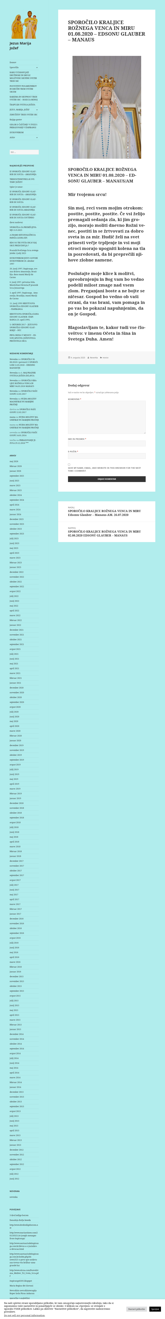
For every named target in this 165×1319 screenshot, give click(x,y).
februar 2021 (16, 678)
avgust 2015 (15, 995)
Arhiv (12, 137)
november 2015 (17, 981)
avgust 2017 (15, 880)
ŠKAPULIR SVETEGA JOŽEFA (22, 104)
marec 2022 (15, 615)
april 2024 (14, 504)
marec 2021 (15, 673)
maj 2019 (14, 779)
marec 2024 (15, 509)
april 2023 (14, 553)
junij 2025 (14, 480)
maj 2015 (14, 1010)
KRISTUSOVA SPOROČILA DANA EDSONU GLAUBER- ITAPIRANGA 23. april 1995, (24, 317)
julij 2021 (14, 654)
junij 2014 (14, 1063)
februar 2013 (16, 1140)
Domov (13, 62)
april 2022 (14, 610)
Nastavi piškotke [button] (136, 1309)
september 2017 (17, 875)
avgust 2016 (15, 938)
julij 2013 (14, 1116)
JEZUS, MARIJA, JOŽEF (19, 109)
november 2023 (17, 524)
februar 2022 (16, 620)
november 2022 (17, 576)
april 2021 (14, 668)
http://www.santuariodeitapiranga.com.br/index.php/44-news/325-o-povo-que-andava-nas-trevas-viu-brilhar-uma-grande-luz (24, 1260)
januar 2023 (15, 567)
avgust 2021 (15, 649)
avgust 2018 (15, 822)
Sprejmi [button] (155, 1309)
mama (12, 417)
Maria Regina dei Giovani (21, 1285)
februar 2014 (16, 1082)
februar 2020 (16, 735)
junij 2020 (14, 716)
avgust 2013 (15, 1111)
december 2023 (17, 519)
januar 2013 (15, 1145)
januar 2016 (15, 971)
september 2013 (17, 1106)
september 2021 (17, 644)
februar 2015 (16, 1024)
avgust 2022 (15, 591)
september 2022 (17, 586)
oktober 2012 (16, 1159)
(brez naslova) (16, 222)
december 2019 (17, 745)
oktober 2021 (16, 639)
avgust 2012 (15, 1169)
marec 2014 (15, 1077)
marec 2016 (15, 962)
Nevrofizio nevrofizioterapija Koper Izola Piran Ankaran (23, 1292)
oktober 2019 (16, 755)
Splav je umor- (16, 187)
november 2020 (17, 692)
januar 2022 (15, 625)
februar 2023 (16, 562)
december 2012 (17, 1149)
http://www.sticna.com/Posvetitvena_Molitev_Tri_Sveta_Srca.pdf (24, 1273)
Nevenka (14, 359)
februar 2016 (16, 966)
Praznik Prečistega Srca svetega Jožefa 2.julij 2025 (24, 252)
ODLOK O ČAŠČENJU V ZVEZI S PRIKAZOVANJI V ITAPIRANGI (23, 126)
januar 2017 (15, 913)
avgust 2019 (15, 764)
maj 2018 (14, 837)
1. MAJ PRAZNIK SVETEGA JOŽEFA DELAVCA (23, 374)
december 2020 (17, 687)
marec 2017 (15, 904)
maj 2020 (14, 721)
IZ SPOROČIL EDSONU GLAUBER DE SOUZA (23, 201)
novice (105, 357)
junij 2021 (14, 658)
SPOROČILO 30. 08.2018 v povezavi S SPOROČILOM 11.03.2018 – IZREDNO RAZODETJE (24, 363)
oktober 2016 (16, 928)
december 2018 (17, 803)
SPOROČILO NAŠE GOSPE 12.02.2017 (23, 392)
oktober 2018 (16, 812)
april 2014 (14, 1072)
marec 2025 (15, 485)
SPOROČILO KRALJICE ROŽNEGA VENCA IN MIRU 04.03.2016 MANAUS (23, 383)
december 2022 (17, 572)
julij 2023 (14, 538)
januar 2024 (15, 514)
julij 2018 (14, 827)
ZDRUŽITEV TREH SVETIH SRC (23, 114)
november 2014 (17, 1039)
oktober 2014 (16, 1043)
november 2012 (17, 1154)
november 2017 (17, 865)
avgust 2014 (15, 1053)
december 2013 (17, 1092)
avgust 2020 (15, 707)
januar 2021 (15, 683)
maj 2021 (14, 663)
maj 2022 (14, 605)
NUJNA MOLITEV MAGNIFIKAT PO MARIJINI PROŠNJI (23, 401)
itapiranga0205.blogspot (21, 1280)
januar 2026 (15, 471)
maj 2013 (14, 1125)
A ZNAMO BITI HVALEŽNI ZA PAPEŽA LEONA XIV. (23, 236)
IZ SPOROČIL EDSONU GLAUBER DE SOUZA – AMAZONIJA (23, 173)
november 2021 (17, 634)
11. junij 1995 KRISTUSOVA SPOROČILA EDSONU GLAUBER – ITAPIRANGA (24, 306)
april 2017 (14, 899)
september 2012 (17, 1164)
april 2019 (14, 784)
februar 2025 (16, 490)
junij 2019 (14, 774)
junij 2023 (14, 543)
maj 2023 (14, 548)
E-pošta (73, 451)
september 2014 (17, 1048)
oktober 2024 (16, 495)
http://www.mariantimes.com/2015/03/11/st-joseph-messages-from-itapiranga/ (24, 1235)
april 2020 (14, 726)
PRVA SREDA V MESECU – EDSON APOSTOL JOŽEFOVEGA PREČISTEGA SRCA (23, 338)
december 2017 (17, 861)
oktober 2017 (16, 870)
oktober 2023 (16, 528)
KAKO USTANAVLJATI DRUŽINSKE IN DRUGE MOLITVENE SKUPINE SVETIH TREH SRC (23, 76)
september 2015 (17, 991)
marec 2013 (15, 1135)
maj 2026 (14, 461)
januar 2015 (15, 1029)
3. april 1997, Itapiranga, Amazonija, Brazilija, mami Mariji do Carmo (24, 295)
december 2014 (17, 1034)
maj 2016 (14, 952)
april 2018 (14, 841)
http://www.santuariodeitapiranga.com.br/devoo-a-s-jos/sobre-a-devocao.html (24, 1246)
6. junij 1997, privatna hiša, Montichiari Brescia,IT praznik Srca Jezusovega (24, 285)
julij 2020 (14, 711)
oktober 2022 (16, 581)
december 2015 (17, 976)
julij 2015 (14, 1000)
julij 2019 (14, 769)
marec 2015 (15, 1019)
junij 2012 (14, 1178)
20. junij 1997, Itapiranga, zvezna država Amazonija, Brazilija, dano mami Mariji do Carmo (24, 273)
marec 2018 (15, 846)
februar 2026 (16, 466)
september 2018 (17, 817)
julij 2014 (14, 1058)
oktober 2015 (16, 986)
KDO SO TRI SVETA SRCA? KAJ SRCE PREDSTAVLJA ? (23, 244)
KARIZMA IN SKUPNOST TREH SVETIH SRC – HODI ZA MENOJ (24, 98)
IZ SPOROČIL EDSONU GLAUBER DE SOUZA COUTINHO (23, 216)
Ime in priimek (77, 439)
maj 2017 (14, 894)
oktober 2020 (16, 697)
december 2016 (17, 918)
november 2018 (17, 808)
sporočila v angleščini (20, 1298)
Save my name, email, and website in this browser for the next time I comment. (104, 469)
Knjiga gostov (16, 119)
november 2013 (17, 1096)
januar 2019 (15, 798)
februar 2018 (16, 851)
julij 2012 (14, 1174)
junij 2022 (14, 601)
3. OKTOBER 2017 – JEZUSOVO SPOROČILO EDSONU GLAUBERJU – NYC (23, 327)
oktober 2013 (16, 1101)
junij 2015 (14, 1005)
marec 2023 (15, 557)
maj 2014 (14, 1068)
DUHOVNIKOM (17, 132)
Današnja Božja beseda (20, 1220)
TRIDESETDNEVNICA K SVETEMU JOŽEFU (22, 180)
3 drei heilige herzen (19, 1215)
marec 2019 (15, 788)
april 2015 (14, 1015)
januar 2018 (15, 856)
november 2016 (17, 923)
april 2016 (14, 957)
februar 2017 (16, 909)
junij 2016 (14, 947)
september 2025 (17, 475)
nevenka (14, 1197)
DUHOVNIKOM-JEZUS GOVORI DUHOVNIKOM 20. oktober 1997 (24, 261)
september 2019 (17, 759)
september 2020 (17, 702)
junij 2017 (14, 889)
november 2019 (17, 750)
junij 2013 (14, 1121)
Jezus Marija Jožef (20, 45)
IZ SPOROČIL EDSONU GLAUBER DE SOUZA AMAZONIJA (23, 208)
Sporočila (14, 67)
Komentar (74, 399)
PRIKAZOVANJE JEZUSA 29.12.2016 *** (23, 441)
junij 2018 (14, 832)
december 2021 (17, 630)
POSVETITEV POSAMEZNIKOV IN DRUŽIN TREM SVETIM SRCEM (23, 89)
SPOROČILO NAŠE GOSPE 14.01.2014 (23, 434)
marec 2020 (15, 731)
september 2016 (17, 933)
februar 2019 (16, 793)
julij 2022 (14, 596)
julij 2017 (14, 885)
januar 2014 (15, 1087)
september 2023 (17, 533)
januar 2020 (15, 740)
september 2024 (17, 500)
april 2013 (14, 1130)
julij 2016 (14, 942)
